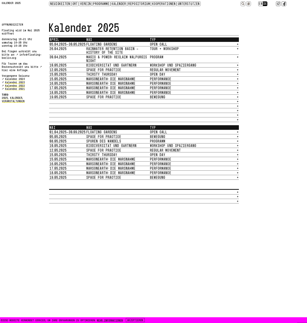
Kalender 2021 (15, 88)
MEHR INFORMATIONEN (110, 320)
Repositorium (139, 3)
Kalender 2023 (15, 82)
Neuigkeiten (60, 3)
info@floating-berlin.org (22, 55)
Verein (85, 3)
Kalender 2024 (15, 78)
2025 (5, 97)
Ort (75, 3)
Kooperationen (164, 3)
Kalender (119, 3)
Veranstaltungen (13, 100)
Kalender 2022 (15, 85)
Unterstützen (189, 3)
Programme (101, 3)
